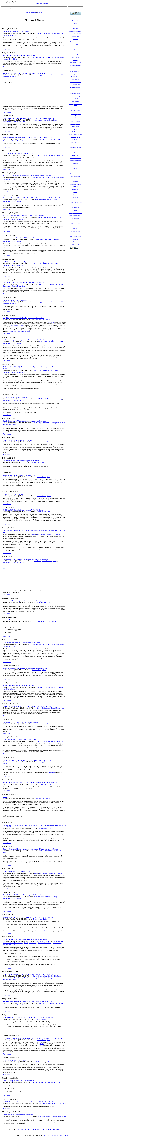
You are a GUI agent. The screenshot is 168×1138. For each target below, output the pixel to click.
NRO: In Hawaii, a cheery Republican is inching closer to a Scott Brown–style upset (29, 340)
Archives (39, 12)
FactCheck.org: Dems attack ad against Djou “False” (19, 55)
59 (35, 1129)
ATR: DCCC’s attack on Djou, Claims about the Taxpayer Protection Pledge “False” (29, 175)
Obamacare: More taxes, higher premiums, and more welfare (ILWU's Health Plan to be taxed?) (32, 1038)
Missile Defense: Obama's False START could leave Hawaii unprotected (25, 73)
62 (43, 1129)
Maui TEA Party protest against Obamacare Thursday (19, 1081)
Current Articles (31, 12)
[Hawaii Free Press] (42, 4)
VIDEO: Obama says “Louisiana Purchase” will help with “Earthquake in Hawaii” (28, 1102)
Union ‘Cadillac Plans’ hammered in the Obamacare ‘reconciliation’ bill (25, 668)
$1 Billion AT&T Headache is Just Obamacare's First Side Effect (23, 510)
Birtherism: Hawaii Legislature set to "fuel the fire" (18, 1115)
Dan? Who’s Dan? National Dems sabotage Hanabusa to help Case (23, 282)
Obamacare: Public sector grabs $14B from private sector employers (24, 601)
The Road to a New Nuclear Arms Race (15, 300)
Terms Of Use (47, 1135)
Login (67, 1135)
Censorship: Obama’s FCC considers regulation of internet (21, 461)
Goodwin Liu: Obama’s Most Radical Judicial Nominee (20, 739)
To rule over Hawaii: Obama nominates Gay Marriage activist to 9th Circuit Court (28, 760)
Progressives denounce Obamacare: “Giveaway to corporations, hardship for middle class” (30, 782)
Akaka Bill (48, 941)
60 (38, 1129)
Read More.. (7, 49)
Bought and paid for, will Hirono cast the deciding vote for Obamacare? (25, 939)
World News (7, 35)
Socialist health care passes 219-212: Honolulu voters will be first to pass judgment (28, 917)
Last (57, 1129)
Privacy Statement (57, 1135)
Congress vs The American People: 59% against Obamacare (21, 722)
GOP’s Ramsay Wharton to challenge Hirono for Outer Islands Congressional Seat (28, 974)
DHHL (26, 943)
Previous (24, 1129)
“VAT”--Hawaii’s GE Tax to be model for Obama (18, 153)
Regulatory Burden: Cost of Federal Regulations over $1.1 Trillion (23, 318)
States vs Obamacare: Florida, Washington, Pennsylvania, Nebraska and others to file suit (30, 849)
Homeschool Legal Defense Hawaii (75, 134)
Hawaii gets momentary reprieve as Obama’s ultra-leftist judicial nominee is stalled (28, 706)
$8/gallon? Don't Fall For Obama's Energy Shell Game (20, 475)
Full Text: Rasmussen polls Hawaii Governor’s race (19, 620)
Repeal (5, 797)
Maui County (37, 57)
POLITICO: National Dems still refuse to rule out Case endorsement (24, 215)
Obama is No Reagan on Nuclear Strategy (16, 31)
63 (46, 1129)
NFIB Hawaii (75, 186)
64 (48, 1129)
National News (55, 33)
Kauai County (18, 943)
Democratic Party (8, 943)
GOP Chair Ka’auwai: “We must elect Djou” (16, 871)
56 (28, 1129)
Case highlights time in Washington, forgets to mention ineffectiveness (24, 421)
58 (33, 1129)
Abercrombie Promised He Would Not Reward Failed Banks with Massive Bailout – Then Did (32, 198)
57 (31, 1129)
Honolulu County (57, 941)
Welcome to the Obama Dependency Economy (17, 440)
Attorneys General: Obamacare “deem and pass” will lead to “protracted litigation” (28, 1017)
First (19, 1129)
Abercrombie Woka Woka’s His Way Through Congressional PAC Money (26, 559)
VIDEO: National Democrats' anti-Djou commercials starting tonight (24, 262)
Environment (46, 33)
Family (13, 35)
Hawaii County (39, 941)
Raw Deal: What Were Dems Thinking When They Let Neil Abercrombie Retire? (28, 1001)
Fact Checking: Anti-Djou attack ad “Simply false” (18, 238)
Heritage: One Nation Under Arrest (13, 494)
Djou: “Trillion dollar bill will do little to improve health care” (22, 895)
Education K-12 (46, 57)
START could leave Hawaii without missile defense (19, 685)
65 (50, 1129)
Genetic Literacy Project (75, 54)
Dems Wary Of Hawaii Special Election (15, 397)
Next (53, 1129)
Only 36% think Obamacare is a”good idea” (16, 1060)
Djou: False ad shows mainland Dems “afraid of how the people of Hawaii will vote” (29, 118)
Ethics (62, 33)
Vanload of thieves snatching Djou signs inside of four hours (21, 642)
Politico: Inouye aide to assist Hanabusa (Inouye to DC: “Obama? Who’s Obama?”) (28, 137)
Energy (39, 33)
